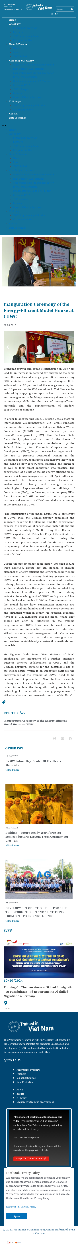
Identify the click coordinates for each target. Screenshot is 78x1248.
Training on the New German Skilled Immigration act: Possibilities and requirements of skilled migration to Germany (39, 991)
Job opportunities (22, 40)
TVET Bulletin (20, 56)
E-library (14, 101)
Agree (16, 1216)
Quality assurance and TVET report (32, 81)
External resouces (23, 109)
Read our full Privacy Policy (21, 1206)
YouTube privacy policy (26, 1137)
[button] (39, 126)
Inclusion (18, 93)
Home (12, 19)
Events (16, 52)
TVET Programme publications (30, 105)
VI (52, 13)
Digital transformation (25, 76)
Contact (13, 113)
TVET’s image (20, 89)
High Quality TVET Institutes (28, 68)
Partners (18, 32)
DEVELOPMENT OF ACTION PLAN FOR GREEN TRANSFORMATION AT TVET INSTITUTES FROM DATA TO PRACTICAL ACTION (37, 912)
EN (56, 13)
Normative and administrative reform (34, 64)
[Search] (72, 9)
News (16, 48)
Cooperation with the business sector (33, 72)
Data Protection (17, 117)
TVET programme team (26, 36)
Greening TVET (21, 85)
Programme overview (25, 27)
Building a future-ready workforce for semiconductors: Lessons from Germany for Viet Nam (36, 836)
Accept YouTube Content (28, 1158)
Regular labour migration (27, 97)
